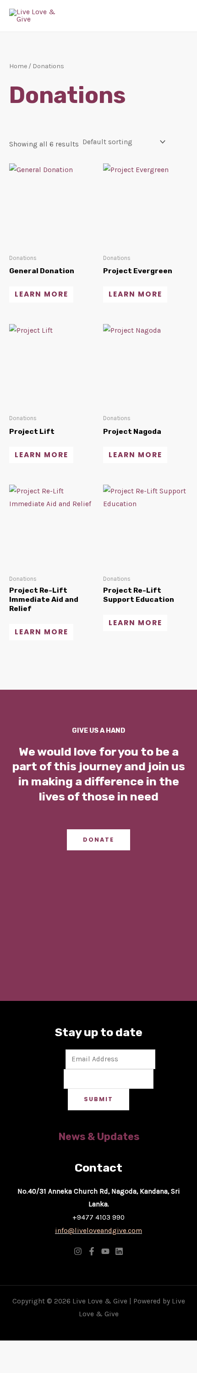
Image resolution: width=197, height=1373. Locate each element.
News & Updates (98, 1136)
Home (18, 66)
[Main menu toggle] (178, 16)
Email (54, 1059)
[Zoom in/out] (16, 1349)
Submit (98, 1099)
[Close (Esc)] (118, 1349)
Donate (98, 839)
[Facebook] (92, 1251)
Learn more (41, 294)
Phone (54, 1079)
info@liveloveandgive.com (98, 1231)
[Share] (84, 1349)
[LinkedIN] (119, 1251)
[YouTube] (105, 1251)
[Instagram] (78, 1251)
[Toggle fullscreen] (50, 1349)
